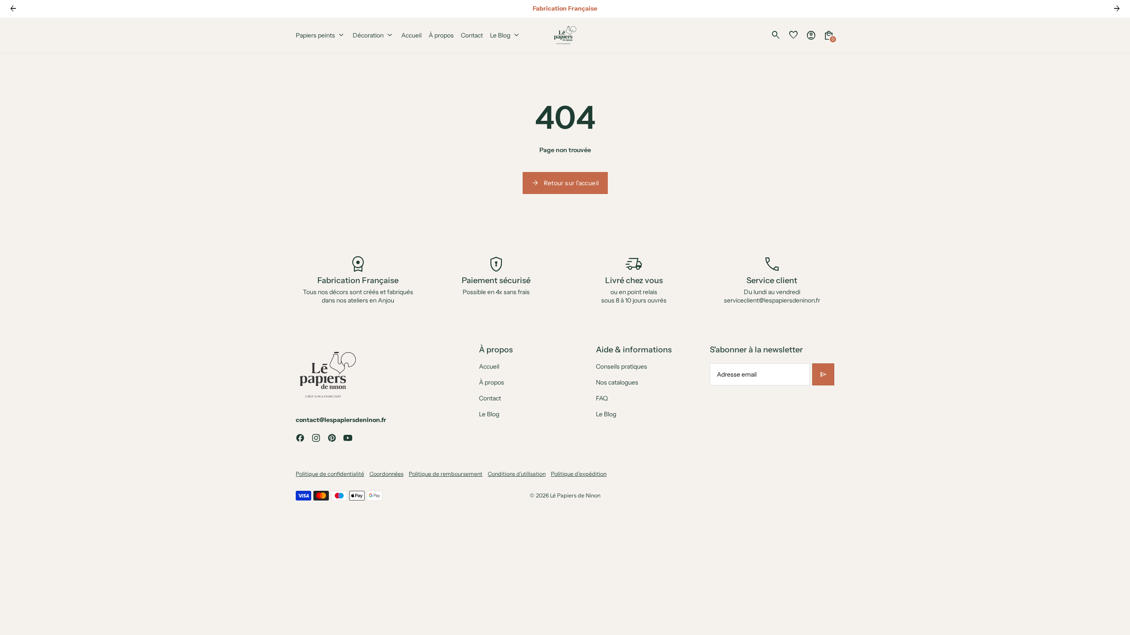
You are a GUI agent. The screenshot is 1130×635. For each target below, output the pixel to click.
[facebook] (300, 437)
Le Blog (489, 414)
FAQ (602, 398)
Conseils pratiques (621, 366)
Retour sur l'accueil (565, 183)
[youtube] (347, 437)
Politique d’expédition (578, 474)
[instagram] (316, 437)
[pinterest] (332, 437)
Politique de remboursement (445, 474)
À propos (491, 382)
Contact (490, 398)
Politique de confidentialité (330, 474)
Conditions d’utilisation (517, 474)
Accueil (489, 366)
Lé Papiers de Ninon (575, 495)
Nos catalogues (617, 382)
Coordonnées (386, 474)
